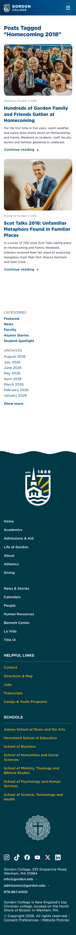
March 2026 (14, 384)
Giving (9, 573)
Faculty (10, 330)
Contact (10, 667)
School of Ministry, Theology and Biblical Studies (31, 770)
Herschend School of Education (30, 738)
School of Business (20, 747)
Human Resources (19, 614)
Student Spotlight (19, 341)
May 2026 (12, 373)
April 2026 (13, 379)
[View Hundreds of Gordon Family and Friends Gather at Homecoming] (38, 98)
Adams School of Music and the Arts (34, 729)
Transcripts (13, 693)
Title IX (10, 640)
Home (9, 521)
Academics (13, 530)
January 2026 (15, 395)
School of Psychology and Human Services (32, 784)
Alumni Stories (16, 335)
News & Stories (16, 589)
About (9, 556)
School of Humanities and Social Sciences (31, 757)
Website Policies (55, 920)
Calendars (12, 597)
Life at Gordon (16, 547)
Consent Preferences (21, 920)
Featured (11, 319)
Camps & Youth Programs (25, 702)
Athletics (11, 564)
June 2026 (13, 368)
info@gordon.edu (18, 879)
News (8, 324)
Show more (13, 403)
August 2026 (15, 357)
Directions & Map (18, 676)
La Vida (10, 631)
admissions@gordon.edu (25, 886)
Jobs (8, 685)
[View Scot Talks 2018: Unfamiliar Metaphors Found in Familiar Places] (38, 215)
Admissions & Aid (19, 538)
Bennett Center (17, 623)
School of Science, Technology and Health (33, 797)
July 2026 (12, 362)
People (10, 606)
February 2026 (16, 390)
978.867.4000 (16, 892)
